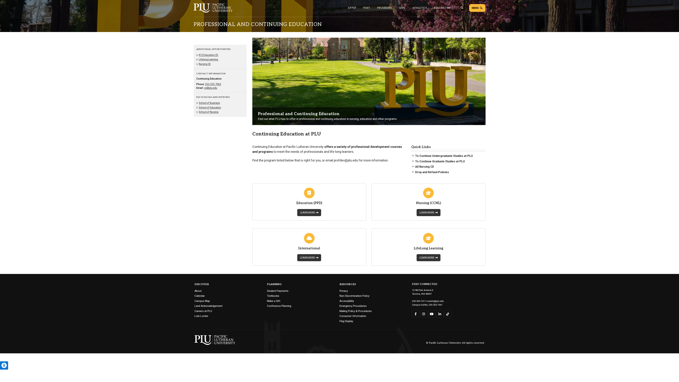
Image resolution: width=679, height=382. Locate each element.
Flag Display (346, 321)
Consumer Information (353, 316)
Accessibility (347, 301)
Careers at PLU (203, 311)
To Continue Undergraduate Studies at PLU (444, 156)
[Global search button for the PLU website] (462, 8)
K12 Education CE (208, 55)
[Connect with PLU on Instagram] (423, 314)
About (198, 291)
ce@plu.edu (210, 87)
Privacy (344, 291)
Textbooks (273, 295)
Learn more (307, 212)
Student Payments (277, 291)
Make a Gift (273, 301)
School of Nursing (208, 112)
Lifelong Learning (208, 59)
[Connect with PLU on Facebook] (415, 314)
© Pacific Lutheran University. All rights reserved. (455, 343)
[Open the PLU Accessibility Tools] (4, 365)
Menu (475, 8)
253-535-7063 (213, 84)
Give (402, 7)
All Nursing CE (424, 166)
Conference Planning (279, 306)
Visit (366, 7)
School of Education (210, 107)
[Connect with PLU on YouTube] (431, 314)
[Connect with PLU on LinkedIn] (439, 314)
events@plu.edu (435, 301)
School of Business (209, 103)
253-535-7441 (435, 304)
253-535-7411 (419, 301)
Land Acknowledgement (208, 306)
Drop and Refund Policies (432, 172)
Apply (352, 7)
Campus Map (202, 301)
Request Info (443, 7)
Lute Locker (201, 316)
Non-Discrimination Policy (354, 295)
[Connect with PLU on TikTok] (447, 314)
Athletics (419, 7)
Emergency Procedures (353, 306)
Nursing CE (205, 64)
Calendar (200, 295)
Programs (384, 7)
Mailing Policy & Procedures (356, 311)
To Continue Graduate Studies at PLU (440, 161)
